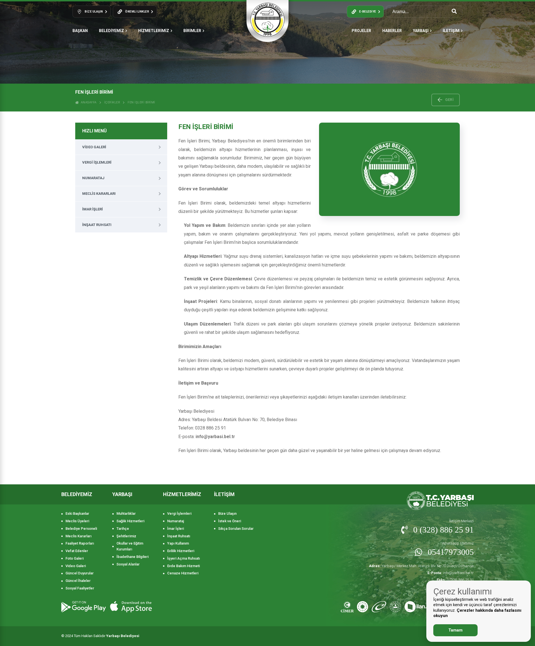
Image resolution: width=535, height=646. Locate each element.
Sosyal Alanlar (128, 564)
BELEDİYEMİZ (111, 30)
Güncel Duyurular (79, 573)
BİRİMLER (192, 30)
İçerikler (112, 102)
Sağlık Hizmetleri (130, 521)
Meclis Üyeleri (77, 521)
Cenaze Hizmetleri (182, 573)
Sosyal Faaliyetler (79, 588)
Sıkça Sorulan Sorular (236, 528)
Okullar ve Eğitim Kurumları (129, 546)
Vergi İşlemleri (96, 162)
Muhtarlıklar (126, 513)
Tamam (455, 630)
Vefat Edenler (76, 551)
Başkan (80, 30)
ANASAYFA (88, 102)
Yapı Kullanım (178, 543)
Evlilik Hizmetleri (180, 551)
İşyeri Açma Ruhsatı (183, 558)
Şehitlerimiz (126, 536)
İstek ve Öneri (229, 521)
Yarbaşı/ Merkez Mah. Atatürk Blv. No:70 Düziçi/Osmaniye (421, 566)
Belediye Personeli (81, 528)
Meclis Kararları (99, 193)
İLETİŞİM (451, 30)
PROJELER (361, 30)
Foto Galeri (74, 558)
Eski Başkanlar (77, 513)
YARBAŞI (421, 30)
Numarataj (93, 178)
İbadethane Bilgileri (132, 557)
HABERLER (392, 30)
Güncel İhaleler (78, 581)
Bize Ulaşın (227, 513)
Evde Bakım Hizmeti (183, 566)
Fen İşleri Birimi (141, 102)
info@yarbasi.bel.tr (450, 573)
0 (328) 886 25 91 (455, 580)
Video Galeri (94, 147)
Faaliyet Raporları (79, 543)
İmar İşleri (92, 209)
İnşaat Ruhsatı (96, 225)
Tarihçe (122, 528)
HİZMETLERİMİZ (153, 30)
